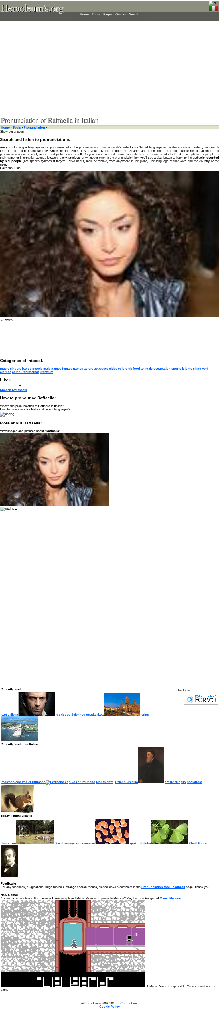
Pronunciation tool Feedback (163, 887)
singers (15, 368)
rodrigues (63, 714)
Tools (96, 14)
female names (72, 368)
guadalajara (95, 714)
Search (134, 14)
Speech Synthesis (13, 390)
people (37, 368)
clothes (5, 372)
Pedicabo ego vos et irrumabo (23, 782)
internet (33, 372)
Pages (107, 14)
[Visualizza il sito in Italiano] (213, 7)
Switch (8, 320)
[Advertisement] (106, 68)
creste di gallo (175, 782)
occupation (162, 368)
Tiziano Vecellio (126, 782)
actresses (101, 368)
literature (46, 372)
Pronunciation (34, 127)
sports (176, 368)
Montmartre (104, 782)
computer (19, 372)
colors (122, 368)
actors (88, 368)
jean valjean (9, 714)
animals (147, 368)
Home (84, 14)
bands (26, 368)
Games (120, 14)
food (136, 368)
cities (113, 368)
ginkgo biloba (140, 843)
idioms (187, 368)
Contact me (129, 1003)
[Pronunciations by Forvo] (201, 703)
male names (52, 368)
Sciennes (78, 714)
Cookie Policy (109, 1006)
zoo (13, 843)
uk (130, 368)
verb (205, 368)
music (4, 368)
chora (5, 843)
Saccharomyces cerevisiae (75, 843)
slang (197, 368)
